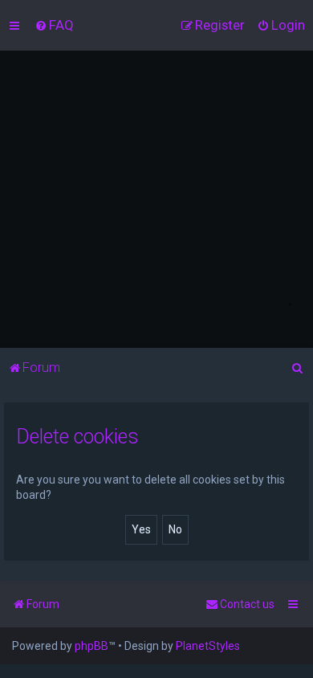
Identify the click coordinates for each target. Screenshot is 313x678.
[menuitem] (54, 25)
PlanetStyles (208, 645)
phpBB (91, 645)
